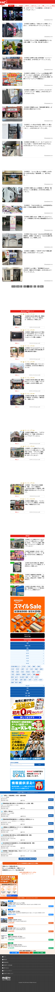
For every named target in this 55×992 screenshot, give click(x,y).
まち (39, 5)
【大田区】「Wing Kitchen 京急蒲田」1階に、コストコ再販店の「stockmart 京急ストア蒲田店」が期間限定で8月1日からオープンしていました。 (34, 488)
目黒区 (33, 671)
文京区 (31, 669)
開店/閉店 (21, 5)
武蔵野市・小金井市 (26, 674)
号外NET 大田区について (8, 973)
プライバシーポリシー (8, 970)
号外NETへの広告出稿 (8, 965)
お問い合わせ (6, 967)
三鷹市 (36, 674)
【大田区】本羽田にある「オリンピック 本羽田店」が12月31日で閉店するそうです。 (34, 365)
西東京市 (18, 674)
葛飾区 (34, 666)
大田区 (12, 674)
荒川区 (17, 669)
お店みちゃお (33, 5)
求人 (16, 5)
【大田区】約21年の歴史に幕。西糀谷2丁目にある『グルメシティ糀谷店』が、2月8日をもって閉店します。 (34, 318)
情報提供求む (6, 962)
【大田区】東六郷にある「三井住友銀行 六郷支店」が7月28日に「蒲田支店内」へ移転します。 (34, 397)
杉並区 (17, 671)
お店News (27, 5)
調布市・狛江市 (14, 677)
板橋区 (36, 669)
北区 (27, 669)
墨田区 (39, 666)
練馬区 (41, 669)
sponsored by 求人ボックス (32, 792)
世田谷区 (28, 671)
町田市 (40, 679)
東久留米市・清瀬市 (24, 677)
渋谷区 (22, 671)
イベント (48, 5)
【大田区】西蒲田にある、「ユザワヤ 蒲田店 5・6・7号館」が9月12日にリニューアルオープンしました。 (34, 434)
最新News (11, 5)
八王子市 (35, 679)
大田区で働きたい (21, 792)
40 (34, 286)
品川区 (38, 671)
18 (24, 286)
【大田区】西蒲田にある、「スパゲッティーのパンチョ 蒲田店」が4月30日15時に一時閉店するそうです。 (34, 502)
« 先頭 (18, 286)
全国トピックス (4, 5)
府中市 (36, 677)
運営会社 (5, 959)
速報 (52, 5)
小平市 (31, 677)
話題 (43, 5)
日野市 (30, 679)
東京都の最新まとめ (15, 666)
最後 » (42, 286)
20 (31, 286)
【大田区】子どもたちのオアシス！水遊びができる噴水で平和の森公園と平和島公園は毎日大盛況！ (34, 349)
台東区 (22, 669)
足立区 (12, 669)
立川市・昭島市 (14, 679)
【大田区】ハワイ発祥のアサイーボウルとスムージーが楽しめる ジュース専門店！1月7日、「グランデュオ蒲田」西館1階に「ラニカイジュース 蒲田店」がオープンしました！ (35, 452)
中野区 (12, 671)
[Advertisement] (27, 163)
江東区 (29, 666)
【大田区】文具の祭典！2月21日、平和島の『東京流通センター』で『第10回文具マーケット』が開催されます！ (34, 588)
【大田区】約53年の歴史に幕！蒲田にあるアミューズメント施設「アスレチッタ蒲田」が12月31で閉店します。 (34, 381)
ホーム (5, 956)
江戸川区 (23, 666)
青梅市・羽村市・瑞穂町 (16, 682)
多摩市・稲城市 (23, 679)
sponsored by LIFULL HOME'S (32, 897)
